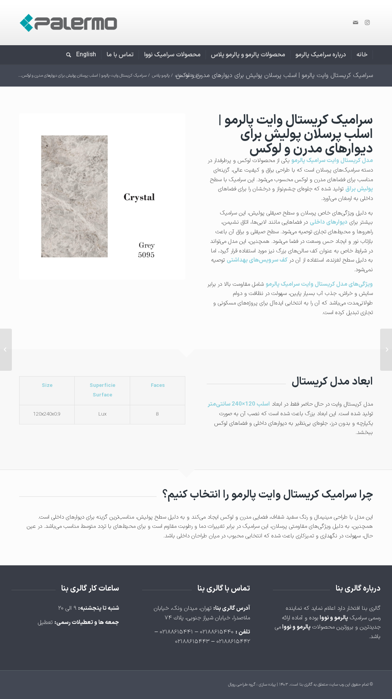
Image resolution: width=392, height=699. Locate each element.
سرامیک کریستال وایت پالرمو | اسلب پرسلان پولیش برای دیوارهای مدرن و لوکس (274, 75)
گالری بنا (305, 684)
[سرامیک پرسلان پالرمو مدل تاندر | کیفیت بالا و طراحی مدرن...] (386, 350)
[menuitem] (362, 54)
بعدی (168, 196)
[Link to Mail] (355, 22)
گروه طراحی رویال (241, 684)
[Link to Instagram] (367, 22)
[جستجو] (66, 54)
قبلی (36, 196)
